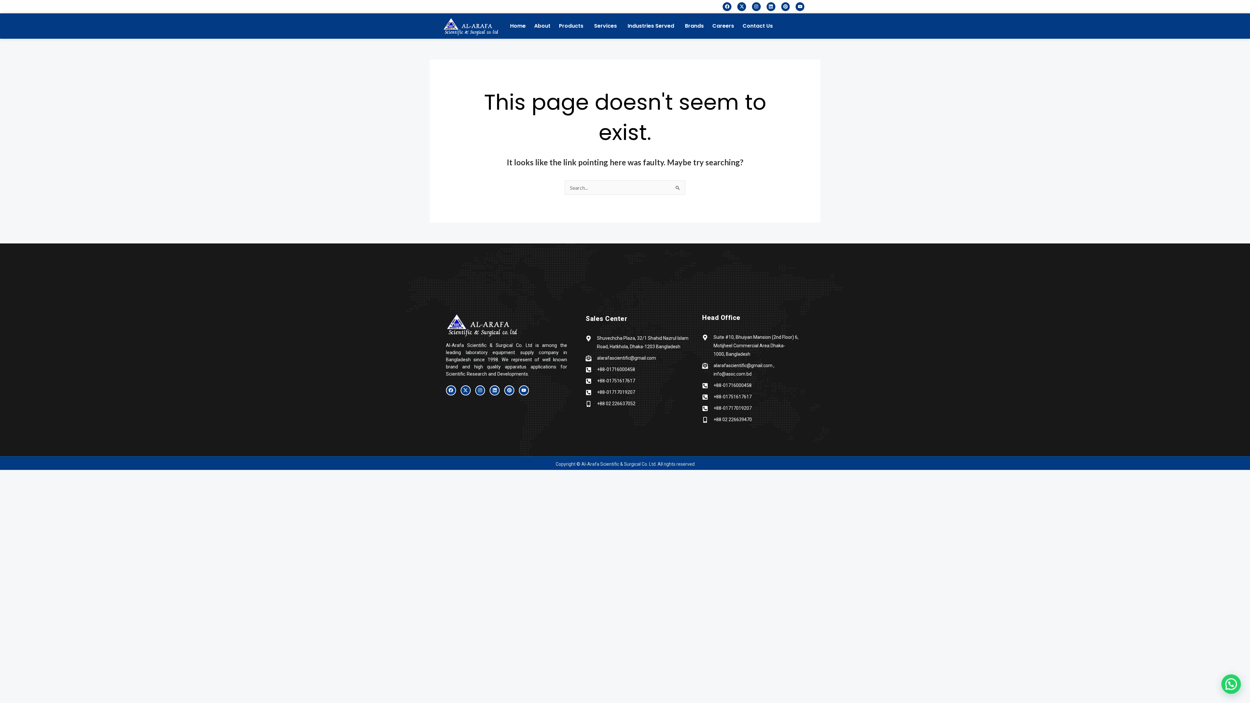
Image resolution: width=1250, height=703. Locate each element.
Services (605, 26)
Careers (723, 26)
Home (518, 26)
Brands (694, 26)
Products (571, 26)
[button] (801, 24)
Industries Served (651, 26)
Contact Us (758, 26)
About (542, 26)
